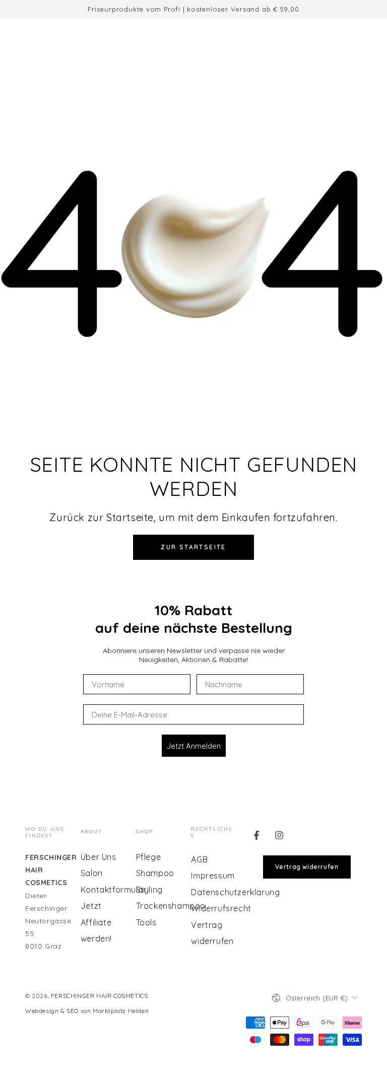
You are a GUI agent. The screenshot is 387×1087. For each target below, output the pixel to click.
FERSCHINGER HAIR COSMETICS (99, 995)
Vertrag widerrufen (307, 867)
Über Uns (98, 857)
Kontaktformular (114, 890)
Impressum (212, 876)
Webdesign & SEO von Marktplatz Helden (87, 1010)
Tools (146, 922)
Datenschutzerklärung (235, 892)
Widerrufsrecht (221, 908)
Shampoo (155, 873)
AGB (199, 859)
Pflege (148, 857)
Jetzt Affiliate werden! (96, 922)
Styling (149, 890)
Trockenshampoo (171, 906)
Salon (92, 873)
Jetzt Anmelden (194, 746)
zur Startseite (193, 547)
